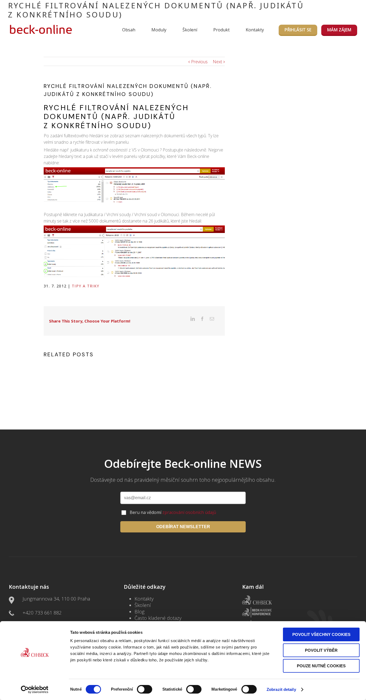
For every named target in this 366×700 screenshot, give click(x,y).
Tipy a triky (85, 285)
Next (217, 62)
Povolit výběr (321, 650)
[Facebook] (202, 319)
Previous (199, 62)
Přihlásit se (298, 30)
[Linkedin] (193, 319)
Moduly (158, 30)
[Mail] (212, 319)
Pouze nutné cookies (321, 666)
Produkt (221, 30)
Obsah (128, 30)
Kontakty (255, 30)
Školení (189, 30)
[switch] (144, 689)
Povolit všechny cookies (321, 634)
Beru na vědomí (173, 512)
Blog (139, 611)
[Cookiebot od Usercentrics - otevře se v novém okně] (34, 690)
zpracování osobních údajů (189, 512)
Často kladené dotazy (158, 618)
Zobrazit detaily (281, 689)
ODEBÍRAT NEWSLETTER (183, 526)
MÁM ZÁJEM (339, 30)
